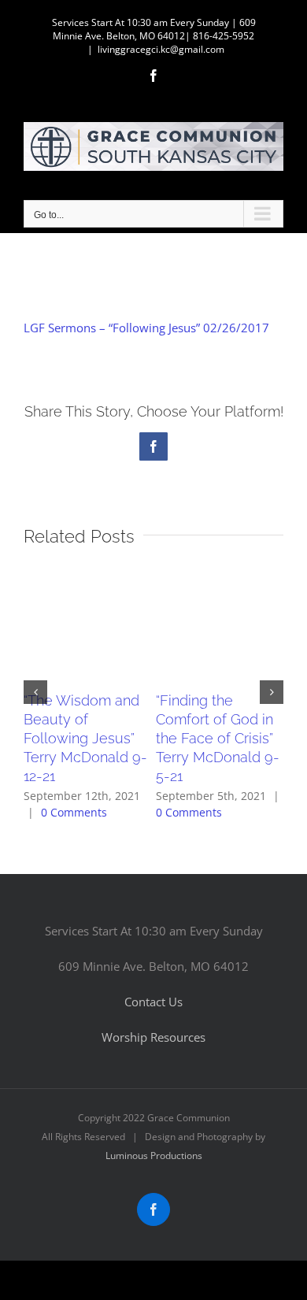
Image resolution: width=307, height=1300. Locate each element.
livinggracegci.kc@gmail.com (161, 49)
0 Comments (74, 812)
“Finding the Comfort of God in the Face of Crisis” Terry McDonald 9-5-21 (217, 738)
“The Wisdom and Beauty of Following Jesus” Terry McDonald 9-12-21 (85, 738)
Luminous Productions (153, 1155)
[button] (35, 692)
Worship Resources (153, 1037)
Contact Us (153, 1001)
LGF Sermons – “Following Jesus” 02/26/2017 (146, 327)
